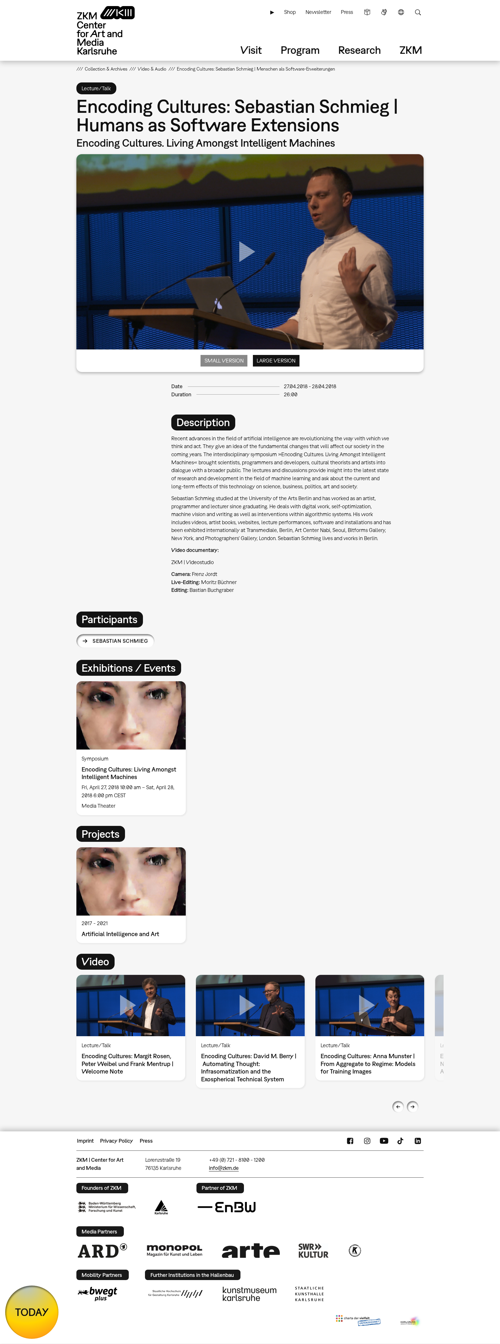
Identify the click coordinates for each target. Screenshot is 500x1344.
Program (300, 50)
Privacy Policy (116, 1141)
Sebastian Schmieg (120, 641)
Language (401, 12)
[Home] (114, 30)
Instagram (367, 1141)
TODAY (32, 1312)
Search (418, 12)
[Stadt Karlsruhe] (161, 1207)
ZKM (411, 50)
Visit (251, 50)
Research (359, 50)
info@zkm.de (224, 1168)
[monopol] (174, 1250)
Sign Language (384, 12)
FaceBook (350, 1141)
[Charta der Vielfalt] (358, 1321)
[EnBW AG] (226, 1207)
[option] (133, 748)
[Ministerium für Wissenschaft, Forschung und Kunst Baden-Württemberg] (107, 1207)
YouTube (384, 1141)
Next (412, 1107)
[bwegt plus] (97, 1294)
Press (347, 12)
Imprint (85, 1141)
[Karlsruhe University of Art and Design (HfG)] (175, 1293)
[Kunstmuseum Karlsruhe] (249, 1294)
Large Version (276, 361)
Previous (398, 1107)
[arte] (251, 1250)
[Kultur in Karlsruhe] (354, 1250)
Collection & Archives (106, 68)
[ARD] (102, 1250)
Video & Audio (152, 68)
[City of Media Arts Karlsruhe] (410, 1321)
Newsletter (318, 12)
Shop (290, 12)
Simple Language (367, 12)
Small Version (224, 361)
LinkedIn (418, 1141)
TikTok (401, 1141)
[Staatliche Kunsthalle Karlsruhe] (309, 1294)
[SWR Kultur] (314, 1250)
